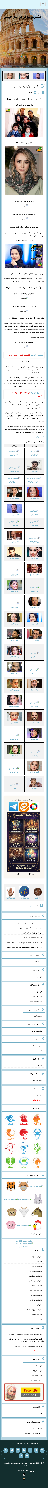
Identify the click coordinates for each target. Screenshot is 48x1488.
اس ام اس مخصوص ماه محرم (33, 937)
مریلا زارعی (34, 454)
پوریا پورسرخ (14, 772)
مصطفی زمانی (34, 640)
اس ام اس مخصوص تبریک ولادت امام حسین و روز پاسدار (24, 947)
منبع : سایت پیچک (38, 436)
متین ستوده (34, 739)
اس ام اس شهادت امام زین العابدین (31, 927)
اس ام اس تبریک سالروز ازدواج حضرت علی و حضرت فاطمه (24, 942)
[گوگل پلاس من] (5, 1450)
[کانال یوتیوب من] (27, 1456)
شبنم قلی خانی (34, 772)
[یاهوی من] (42, 1450)
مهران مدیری (34, 591)
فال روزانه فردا (37, 1428)
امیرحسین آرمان (14, 481)
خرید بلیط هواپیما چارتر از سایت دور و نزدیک (28, 1346)
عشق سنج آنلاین (37, 1080)
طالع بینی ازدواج (37, 1031)
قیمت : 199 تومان (24, 1243)
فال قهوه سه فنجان (36, 996)
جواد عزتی (34, 471)
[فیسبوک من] (30, 1450)
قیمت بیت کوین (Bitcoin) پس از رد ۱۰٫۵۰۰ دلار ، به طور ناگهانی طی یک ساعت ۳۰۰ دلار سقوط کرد (26, 1340)
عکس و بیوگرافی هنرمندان (33, 1433)
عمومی (32, 905)
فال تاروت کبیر (37, 1261)
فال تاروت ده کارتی (36, 1300)
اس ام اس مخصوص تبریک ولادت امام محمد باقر (27, 923)
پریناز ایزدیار (14, 525)
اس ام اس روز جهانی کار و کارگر (32, 932)
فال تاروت (39, 1319)
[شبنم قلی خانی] (9, 76)
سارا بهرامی (34, 525)
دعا (41, 1050)
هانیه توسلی (34, 656)
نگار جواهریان (34, 498)
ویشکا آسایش (14, 656)
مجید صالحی (34, 788)
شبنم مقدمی (14, 755)
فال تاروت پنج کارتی (35, 1285)
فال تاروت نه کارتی (36, 1295)
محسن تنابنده (14, 541)
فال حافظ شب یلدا (36, 1375)
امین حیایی (14, 574)
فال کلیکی (39, 1065)
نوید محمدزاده (34, 755)
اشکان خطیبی (34, 722)
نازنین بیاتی (14, 591)
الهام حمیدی (14, 722)
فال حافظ (39, 1365)
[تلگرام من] (36, 1450)
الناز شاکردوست (14, 706)
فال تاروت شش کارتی (35, 1290)
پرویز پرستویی (14, 689)
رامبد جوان (34, 673)
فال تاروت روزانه (36, 1256)
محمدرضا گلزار (34, 607)
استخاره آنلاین (37, 961)
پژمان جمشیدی (34, 574)
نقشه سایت (16, 1470)
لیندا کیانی (34, 514)
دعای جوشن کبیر (36, 1045)
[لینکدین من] (21, 1456)
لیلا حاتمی (14, 788)
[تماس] (18, 1450)
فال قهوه (39, 991)
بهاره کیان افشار (34, 541)
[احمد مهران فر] (38, 76)
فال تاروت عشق (37, 1304)
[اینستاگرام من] (24, 1450)
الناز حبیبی (34, 624)
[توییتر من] (12, 1450)
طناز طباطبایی (14, 454)
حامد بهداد (14, 640)
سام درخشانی (14, 558)
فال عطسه (39, 1413)
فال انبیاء (39, 976)
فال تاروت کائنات (36, 1266)
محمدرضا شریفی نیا (34, 481)
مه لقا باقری (14, 624)
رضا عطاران (34, 689)
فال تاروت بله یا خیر (36, 1314)
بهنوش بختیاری (14, 471)
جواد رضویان (14, 673)
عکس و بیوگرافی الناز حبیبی (22, 16)
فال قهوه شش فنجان (35, 1001)
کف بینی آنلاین (37, 1016)
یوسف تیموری (14, 498)
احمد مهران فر (14, 514)
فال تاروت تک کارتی (36, 1271)
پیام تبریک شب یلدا (36, 1380)
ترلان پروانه (34, 558)
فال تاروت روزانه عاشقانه (34, 1309)
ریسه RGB (38, 1095)
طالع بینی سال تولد (36, 1234)
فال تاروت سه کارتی (35, 1275)
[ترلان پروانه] (24, 76)
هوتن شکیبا (14, 607)
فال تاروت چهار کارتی (35, 1280)
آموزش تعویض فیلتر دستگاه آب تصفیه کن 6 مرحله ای (25, 1334)
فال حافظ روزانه (37, 1370)
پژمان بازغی (34, 706)
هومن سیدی (14, 739)
